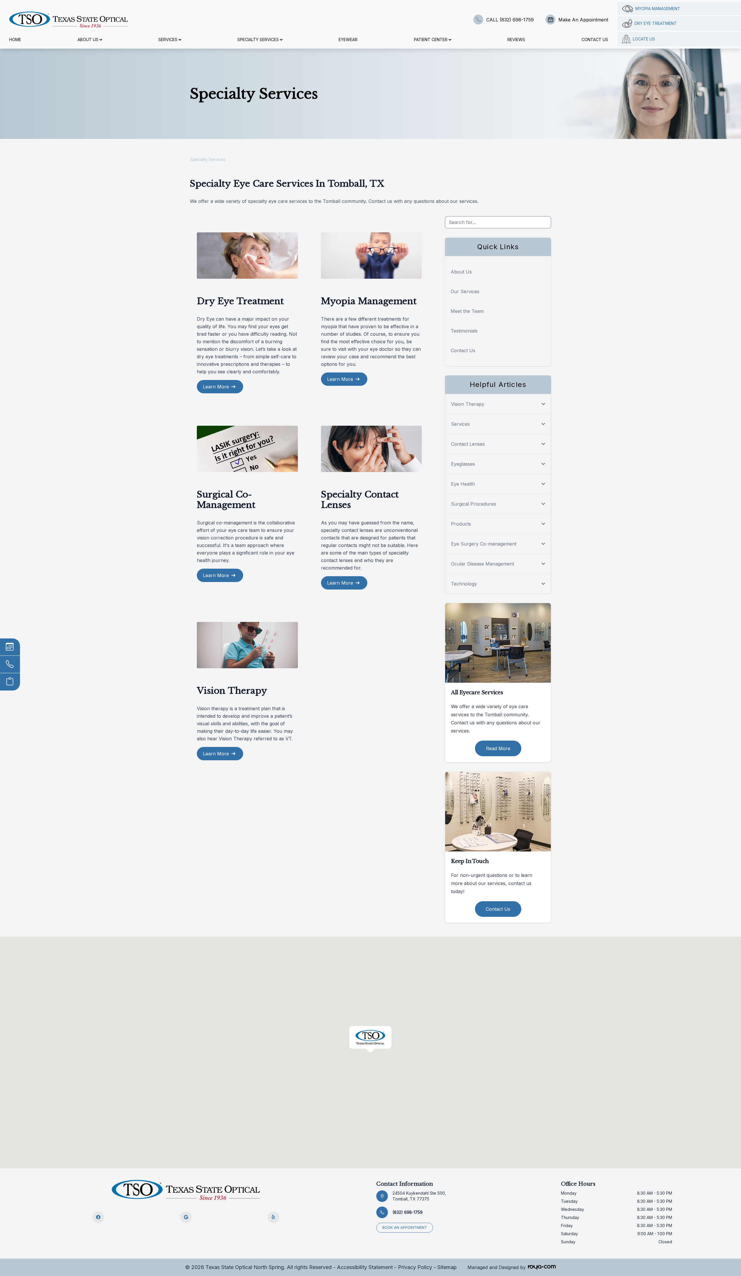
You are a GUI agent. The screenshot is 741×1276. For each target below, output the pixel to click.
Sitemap (447, 1267)
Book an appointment (404, 1227)
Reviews (516, 39)
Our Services (465, 291)
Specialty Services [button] (258, 39)
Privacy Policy (415, 1267)
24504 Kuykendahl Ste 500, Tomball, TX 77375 (419, 1196)
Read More (498, 748)
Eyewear (348, 39)
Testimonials (464, 331)
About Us (461, 272)
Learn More (216, 387)
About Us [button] (88, 39)
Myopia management (657, 8)
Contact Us (595, 39)
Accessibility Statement (365, 1267)
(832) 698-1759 (407, 1212)
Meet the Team (467, 311)
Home (15, 39)
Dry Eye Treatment (655, 23)
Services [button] (167, 39)
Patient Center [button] (430, 39)
